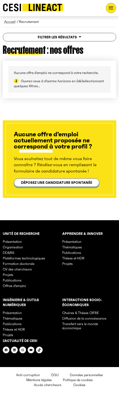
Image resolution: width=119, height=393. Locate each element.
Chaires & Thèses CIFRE (80, 313)
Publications (12, 280)
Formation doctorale (18, 264)
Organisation (13, 247)
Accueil (9, 22)
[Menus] (111, 8)
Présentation (12, 242)
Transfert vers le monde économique (80, 326)
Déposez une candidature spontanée (56, 182)
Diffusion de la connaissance (84, 318)
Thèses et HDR (73, 258)
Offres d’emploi (14, 286)
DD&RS (8, 253)
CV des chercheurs (17, 269)
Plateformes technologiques (24, 258)
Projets (8, 275)
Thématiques (72, 247)
